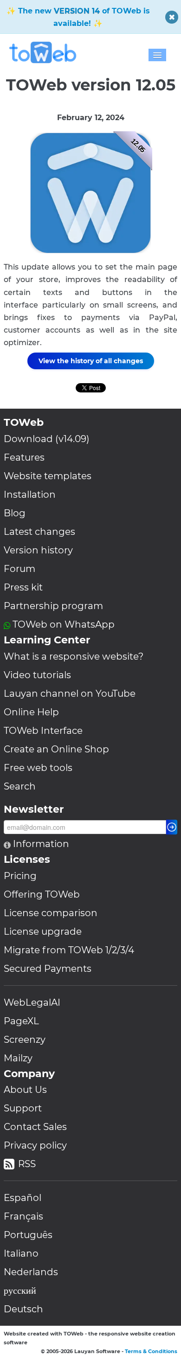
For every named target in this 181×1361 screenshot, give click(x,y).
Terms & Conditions (151, 1351)
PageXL (21, 1021)
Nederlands (31, 1272)
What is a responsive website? (73, 656)
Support (23, 1108)
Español (22, 1197)
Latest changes (39, 531)
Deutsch (23, 1309)
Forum (19, 568)
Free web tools (38, 767)
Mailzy (18, 1058)
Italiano (21, 1253)
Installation (30, 494)
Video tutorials (37, 674)
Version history (38, 550)
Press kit (23, 587)
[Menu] (157, 55)
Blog (15, 513)
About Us (25, 1089)
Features (24, 457)
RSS (27, 1163)
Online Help (31, 712)
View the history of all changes (91, 361)
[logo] (45, 52)
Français (23, 1216)
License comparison (50, 912)
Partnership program (53, 605)
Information (40, 843)
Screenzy (24, 1039)
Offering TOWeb (42, 894)
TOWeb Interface (43, 730)
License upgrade (43, 931)
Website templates (47, 475)
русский (20, 1290)
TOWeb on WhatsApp (64, 624)
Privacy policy (35, 1145)
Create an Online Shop (56, 749)
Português (28, 1234)
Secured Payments (47, 968)
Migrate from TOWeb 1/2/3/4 (69, 950)
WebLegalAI (32, 1002)
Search (20, 786)
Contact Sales (35, 1126)
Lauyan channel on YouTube (70, 693)
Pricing (20, 875)
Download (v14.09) (47, 438)
